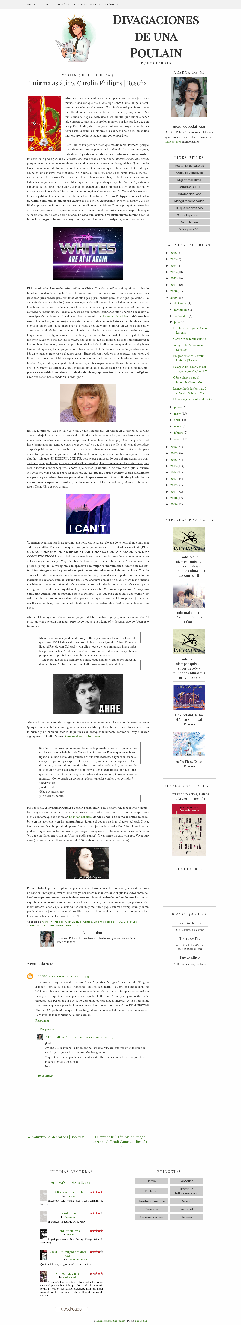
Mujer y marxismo (189, 180)
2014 (173, 472)
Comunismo (73, 921)
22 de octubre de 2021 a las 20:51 (94, 1037)
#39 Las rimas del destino (190, 929)
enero (177, 439)
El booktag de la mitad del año (192, 399)
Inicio (31, 4)
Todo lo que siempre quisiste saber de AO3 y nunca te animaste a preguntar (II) (189, 565)
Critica (87, 921)
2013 (173, 478)
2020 (173, 291)
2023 (173, 272)
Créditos (111, 4)
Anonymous (70, 1216)
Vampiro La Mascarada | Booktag (58, 1136)
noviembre (181, 309)
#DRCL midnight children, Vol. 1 (69, 1254)
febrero (178, 432)
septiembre (181, 316)
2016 (173, 459)
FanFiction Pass (69, 1231)
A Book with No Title (68, 1192)
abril (177, 420)
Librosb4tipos (173, 141)
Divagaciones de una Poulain (110, 1320)
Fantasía (151, 1191)
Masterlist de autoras (189, 166)
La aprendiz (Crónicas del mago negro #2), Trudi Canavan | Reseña (120, 1139)
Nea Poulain (56, 1036)
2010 (173, 498)
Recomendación (151, 1217)
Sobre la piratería (189, 215)
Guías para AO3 (189, 229)
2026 (173, 252)
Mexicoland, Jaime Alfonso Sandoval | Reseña (189, 719)
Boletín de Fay (190, 923)
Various (70, 1234)
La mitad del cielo (115, 316)
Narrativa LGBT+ (189, 187)
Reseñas (64, 4)
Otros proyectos (87, 4)
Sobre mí (46, 4)
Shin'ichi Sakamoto (77, 1259)
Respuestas (47, 1029)
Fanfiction (69, 1213)
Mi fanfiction (189, 222)
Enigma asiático (105, 921)
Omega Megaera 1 (69, 1273)
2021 (173, 284)
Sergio (41, 975)
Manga (186, 1201)
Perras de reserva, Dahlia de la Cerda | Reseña (189, 796)
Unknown (70, 1195)
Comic (151, 1181)
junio (177, 407)
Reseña (187, 1217)
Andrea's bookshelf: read (71, 1182)
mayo (177, 413)
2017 (173, 453)
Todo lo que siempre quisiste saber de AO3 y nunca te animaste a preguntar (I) (189, 668)
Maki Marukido (70, 1277)
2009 (173, 504)
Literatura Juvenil (53, 925)
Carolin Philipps (53, 921)
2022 (173, 278)
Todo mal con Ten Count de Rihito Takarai (189, 617)
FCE (120, 921)
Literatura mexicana (151, 1201)
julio (177, 322)
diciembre (180, 303)
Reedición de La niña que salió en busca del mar (190, 946)
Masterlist (186, 1209)
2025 (173, 259)
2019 (173, 297)
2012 (173, 485)
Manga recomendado (189, 201)
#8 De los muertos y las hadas (189, 964)
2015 (173, 466)
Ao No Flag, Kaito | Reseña (189, 763)
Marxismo (72, 925)
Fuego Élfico (190, 957)
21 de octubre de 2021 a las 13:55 (69, 976)
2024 (173, 265)
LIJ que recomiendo (189, 208)
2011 (173, 491)
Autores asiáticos (189, 194)
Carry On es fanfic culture (189, 338)
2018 (173, 447)
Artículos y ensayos (189, 173)
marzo (178, 426)
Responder (42, 1020)
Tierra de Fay (189, 938)
